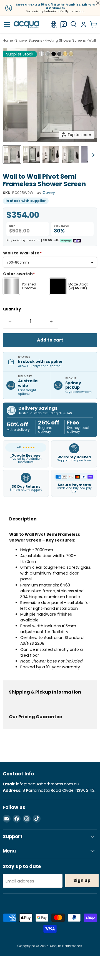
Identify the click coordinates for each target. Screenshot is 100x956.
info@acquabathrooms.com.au (47, 784)
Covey (48, 192)
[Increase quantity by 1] (51, 321)
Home (8, 40)
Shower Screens (28, 40)
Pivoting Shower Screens (65, 40)
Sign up (82, 880)
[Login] (84, 24)
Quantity (12, 309)
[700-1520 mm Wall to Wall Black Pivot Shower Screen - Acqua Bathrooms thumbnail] (31, 154)
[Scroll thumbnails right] (92, 155)
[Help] (64, 24)
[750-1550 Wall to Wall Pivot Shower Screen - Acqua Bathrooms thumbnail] (12, 154)
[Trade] (54, 24)
